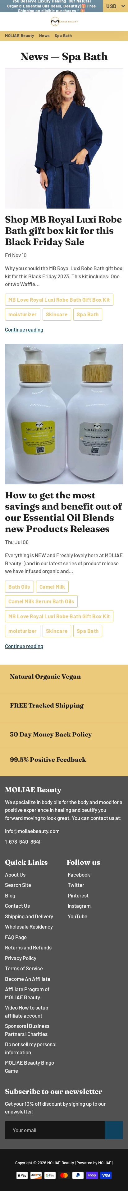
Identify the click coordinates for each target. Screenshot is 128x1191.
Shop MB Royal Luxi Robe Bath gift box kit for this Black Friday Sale (63, 230)
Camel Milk (52, 586)
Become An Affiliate (27, 979)
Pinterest (78, 895)
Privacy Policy (20, 958)
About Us (15, 874)
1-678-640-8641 (22, 841)
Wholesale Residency (29, 926)
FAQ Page (16, 937)
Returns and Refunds (28, 947)
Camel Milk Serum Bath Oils (41, 601)
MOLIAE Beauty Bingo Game (29, 1066)
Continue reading (24, 329)
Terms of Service (24, 968)
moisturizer (22, 314)
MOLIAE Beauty (19, 35)
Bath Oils (19, 586)
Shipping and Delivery (29, 916)
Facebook (79, 874)
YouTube (77, 916)
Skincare (57, 314)
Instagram (79, 905)
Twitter (76, 885)
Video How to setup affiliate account (26, 1011)
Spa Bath (88, 314)
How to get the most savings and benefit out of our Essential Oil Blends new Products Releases (63, 511)
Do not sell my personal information (31, 1048)
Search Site (18, 885)
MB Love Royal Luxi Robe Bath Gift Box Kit (59, 299)
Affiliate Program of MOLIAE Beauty (27, 993)
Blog (10, 895)
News (44, 35)
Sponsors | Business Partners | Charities (27, 1030)
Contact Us (17, 905)
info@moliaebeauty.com (32, 831)
